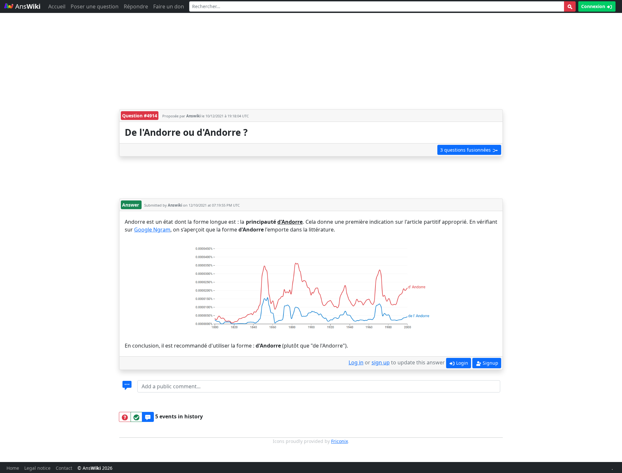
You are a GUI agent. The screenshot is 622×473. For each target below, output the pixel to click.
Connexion (593, 6)
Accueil (56, 6)
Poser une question (95, 6)
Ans (27, 6)
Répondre (136, 6)
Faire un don (168, 6)
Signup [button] (489, 363)
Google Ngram (152, 229)
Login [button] (461, 363)
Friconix (339, 441)
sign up (381, 362)
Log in (356, 362)
